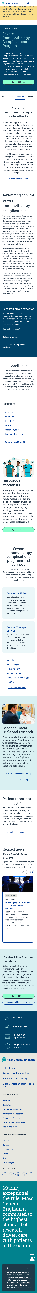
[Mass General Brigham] (10, 3)
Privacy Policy (11, 1287)
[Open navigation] (33, 3)
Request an (13, 1109)
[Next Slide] (32, 872)
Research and (15, 1073)
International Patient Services (18, 1002)
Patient (8, 1068)
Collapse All (17, 329)
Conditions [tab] (20, 97)
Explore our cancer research (17, 774)
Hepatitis (9, 421)
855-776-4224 (20, 82)
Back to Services (11, 29)
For (8, 1162)
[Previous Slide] (28, 872)
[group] (17, 909)
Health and (11, 1127)
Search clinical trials (17, 780)
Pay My (7, 1100)
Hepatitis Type (11, 430)
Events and (11, 1118)
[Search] (28, 3)
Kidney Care (17, 677)
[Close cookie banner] (28, 1269)
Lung (10, 682)
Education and (14, 1078)
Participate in (12, 1114)
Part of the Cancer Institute (17, 178)
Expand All (6, 329)
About (6, 1140)
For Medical (13, 1122)
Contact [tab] (30, 97)
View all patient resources (17, 832)
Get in (8, 1105)
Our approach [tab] (7, 97)
